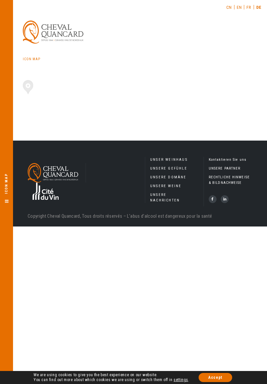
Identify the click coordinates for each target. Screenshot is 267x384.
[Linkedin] (225, 199)
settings (181, 379)
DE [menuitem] (258, 7)
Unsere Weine (165, 186)
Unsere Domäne (168, 177)
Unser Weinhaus (169, 160)
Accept (215, 377)
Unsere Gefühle (168, 168)
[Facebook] (213, 199)
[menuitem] (229, 7)
